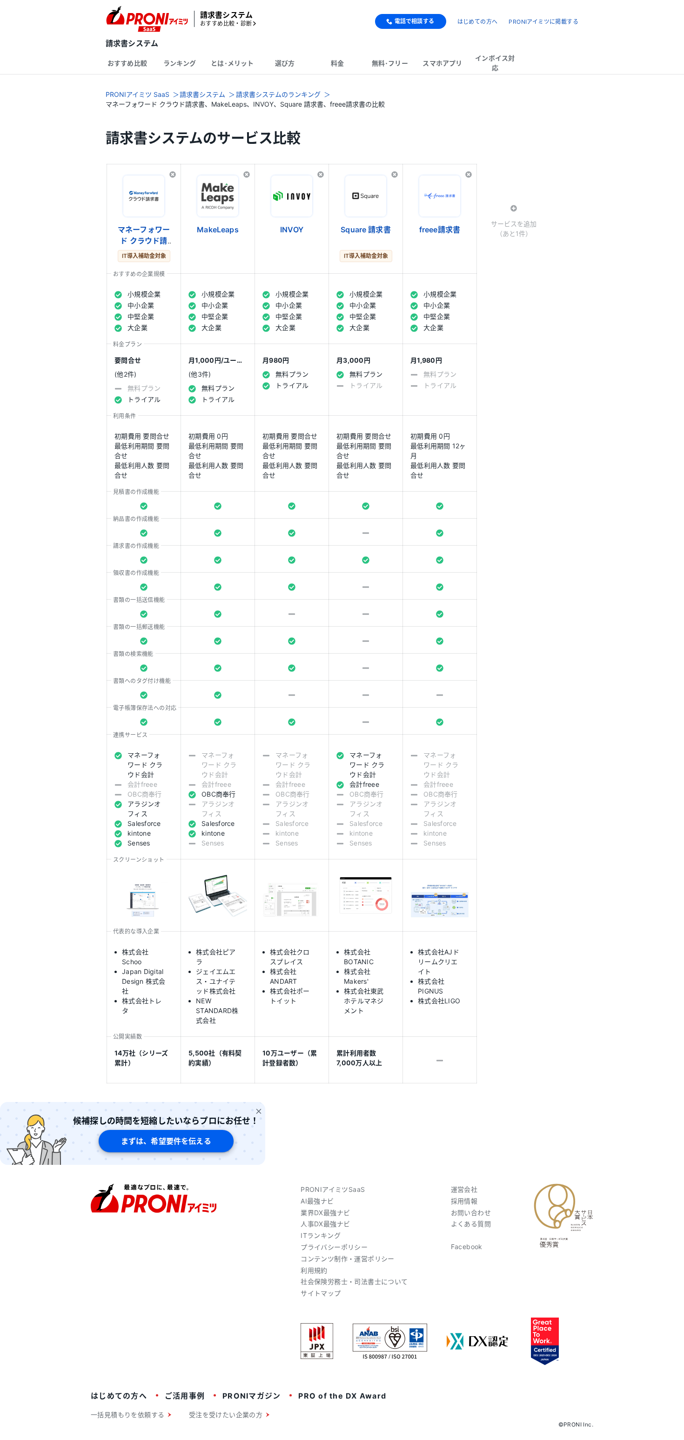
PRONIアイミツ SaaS (137, 94)
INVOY (291, 229)
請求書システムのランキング (278, 94)
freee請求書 (439, 229)
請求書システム (202, 94)
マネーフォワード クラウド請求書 (144, 241)
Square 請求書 (366, 229)
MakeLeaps (217, 229)
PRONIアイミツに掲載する (543, 21)
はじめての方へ (477, 21)
